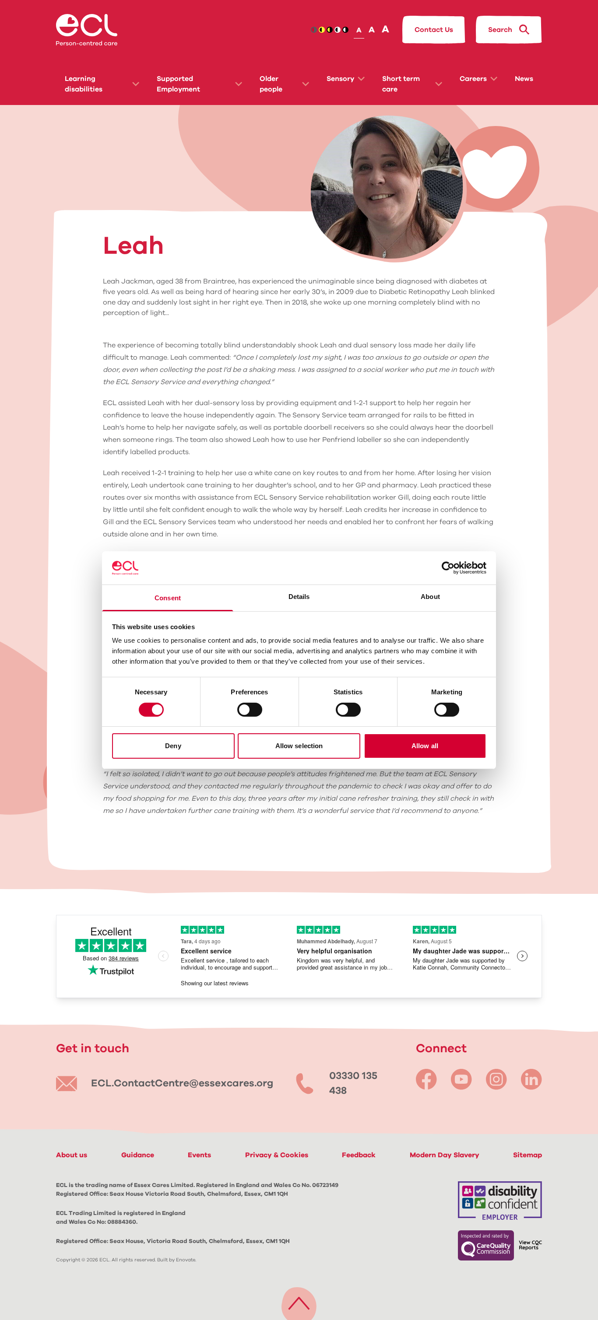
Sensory (340, 78)
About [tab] (430, 596)
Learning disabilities (83, 84)
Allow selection (299, 745)
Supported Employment (178, 84)
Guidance (137, 1155)
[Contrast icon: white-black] (345, 30)
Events (199, 1155)
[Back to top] (299, 1301)
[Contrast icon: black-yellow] (322, 30)
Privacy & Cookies (276, 1155)
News (524, 78)
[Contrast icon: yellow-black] (330, 30)
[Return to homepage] (86, 30)
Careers (473, 78)
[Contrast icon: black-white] (337, 30)
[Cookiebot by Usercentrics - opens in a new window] (448, 567)
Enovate (185, 1259)
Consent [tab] (168, 598)
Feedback (359, 1155)
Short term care (401, 84)
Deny (173, 745)
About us (71, 1155)
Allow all (425, 745)
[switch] (249, 710)
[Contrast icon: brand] (314, 30)
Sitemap (527, 1155)
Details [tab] (299, 596)
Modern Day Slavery (444, 1155)
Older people (271, 84)
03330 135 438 (353, 1083)
